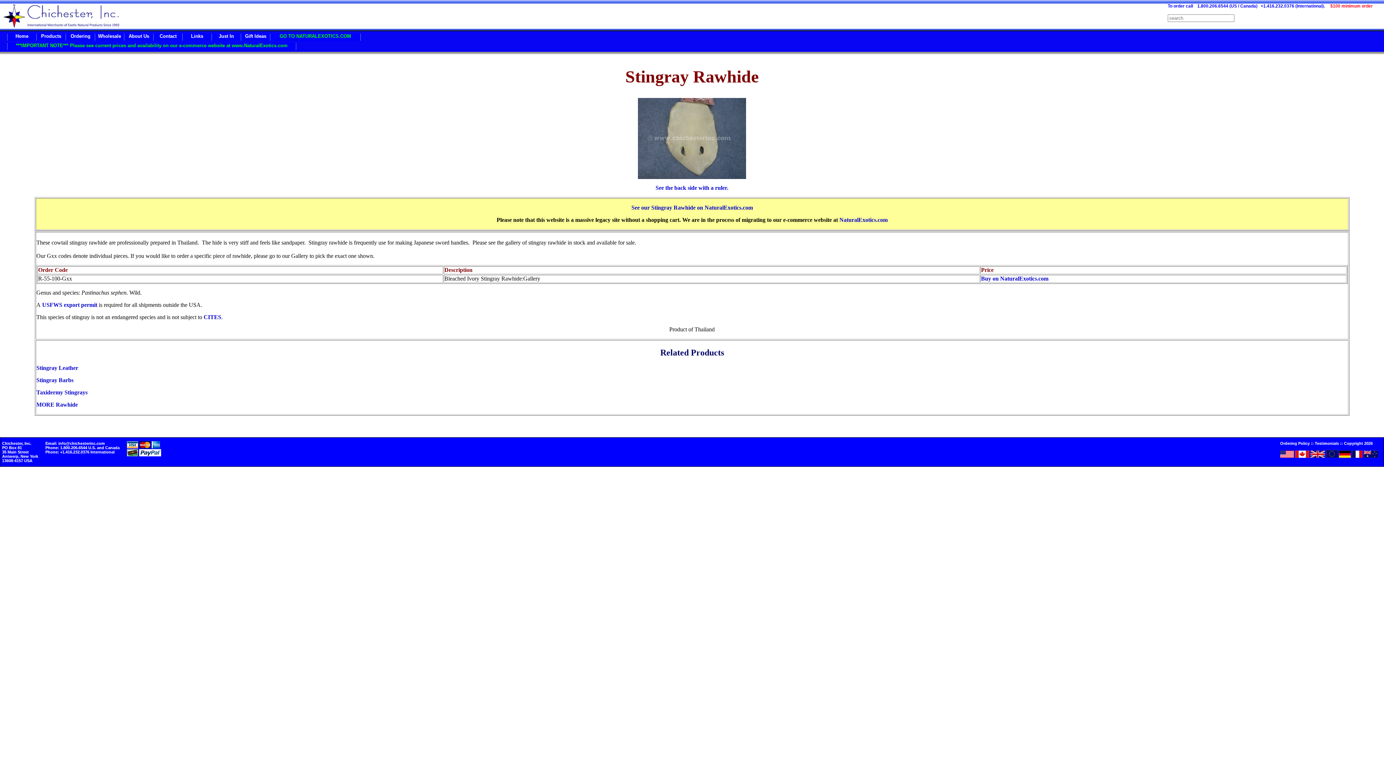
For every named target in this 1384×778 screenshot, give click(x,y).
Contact (168, 36)
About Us (139, 36)
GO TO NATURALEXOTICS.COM (315, 36)
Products (51, 36)
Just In (226, 36)
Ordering (80, 36)
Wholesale (109, 36)
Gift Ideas (255, 36)
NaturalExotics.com (863, 220)
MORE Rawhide (57, 405)
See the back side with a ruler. (692, 188)
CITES (212, 317)
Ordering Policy (1295, 443)
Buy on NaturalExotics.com (1014, 279)
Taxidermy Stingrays (62, 392)
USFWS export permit (69, 305)
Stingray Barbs (55, 380)
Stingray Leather (57, 368)
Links (197, 36)
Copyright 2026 (1358, 443)
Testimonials (1327, 443)
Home (21, 36)
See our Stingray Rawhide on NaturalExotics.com (692, 208)
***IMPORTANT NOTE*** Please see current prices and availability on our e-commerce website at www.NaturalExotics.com (152, 45)
